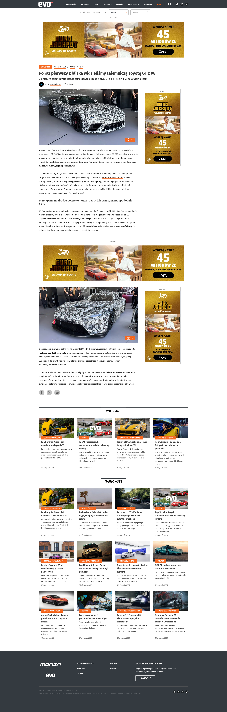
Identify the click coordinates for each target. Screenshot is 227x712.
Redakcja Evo (55, 84)
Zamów (144, 678)
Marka (113, 12)
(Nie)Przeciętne (134, 4)
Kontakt (113, 668)
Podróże (119, 4)
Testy (96, 4)
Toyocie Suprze (80, 357)
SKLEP (159, 4)
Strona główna (60, 67)
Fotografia (107, 4)
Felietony (148, 4)
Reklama (113, 663)
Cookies (80, 673)
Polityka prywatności (85, 663)
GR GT (81, 67)
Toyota (72, 67)
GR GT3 (115, 154)
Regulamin (81, 668)
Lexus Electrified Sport (112, 177)
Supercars (85, 4)
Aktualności (71, 4)
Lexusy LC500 (78, 349)
